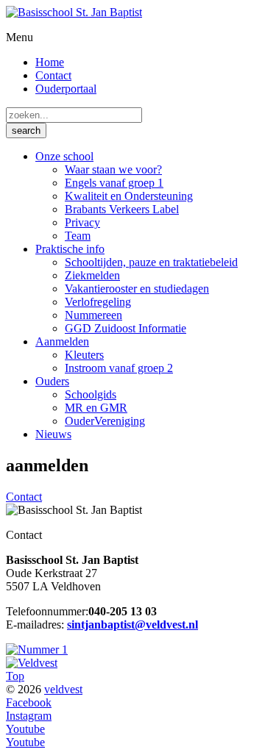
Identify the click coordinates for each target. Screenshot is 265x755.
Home (49, 62)
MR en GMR (96, 407)
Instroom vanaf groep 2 (119, 368)
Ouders (52, 381)
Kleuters (84, 354)
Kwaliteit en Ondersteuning (129, 196)
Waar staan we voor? (113, 169)
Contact (53, 75)
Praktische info (70, 249)
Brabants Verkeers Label (122, 209)
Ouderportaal (65, 88)
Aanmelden (62, 341)
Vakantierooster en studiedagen (137, 288)
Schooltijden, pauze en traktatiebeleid (151, 262)
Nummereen (93, 315)
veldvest (63, 689)
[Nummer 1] (37, 649)
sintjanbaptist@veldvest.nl (132, 624)
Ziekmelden (92, 275)
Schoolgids (90, 394)
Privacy (82, 222)
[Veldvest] (31, 662)
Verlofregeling (98, 302)
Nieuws (53, 434)
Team (78, 235)
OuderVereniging (105, 421)
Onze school (64, 156)
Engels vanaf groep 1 (114, 182)
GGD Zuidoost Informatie (125, 328)
